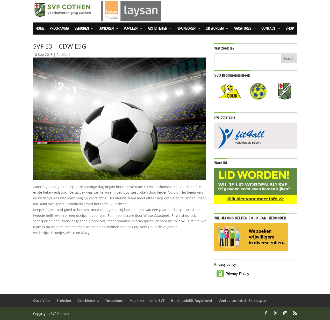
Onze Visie (41, 300)
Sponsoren (186, 29)
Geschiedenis (88, 300)
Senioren (81, 29)
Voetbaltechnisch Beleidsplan (243, 300)
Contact (268, 29)
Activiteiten (157, 29)
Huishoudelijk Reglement (191, 300)
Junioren (106, 29)
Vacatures (242, 29)
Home (40, 29)
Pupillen (130, 29)
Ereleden (64, 300)
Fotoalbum (114, 300)
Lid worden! (215, 29)
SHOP (290, 29)
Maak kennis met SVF (147, 300)
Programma (59, 29)
